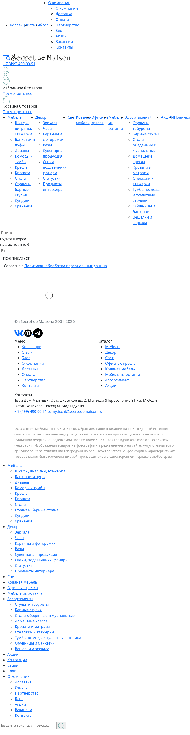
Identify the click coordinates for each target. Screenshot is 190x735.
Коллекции (31, 346)
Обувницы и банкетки (35, 643)
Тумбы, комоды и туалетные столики (146, 195)
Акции (61, 36)
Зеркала (50, 122)
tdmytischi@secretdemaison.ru (75, 411)
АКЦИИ (167, 117)
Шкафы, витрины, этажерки (23, 128)
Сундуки (22, 200)
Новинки (182, 117)
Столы (20, 178)
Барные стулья (146, 133)
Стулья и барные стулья (23, 189)
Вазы (47, 145)
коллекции (19, 25)
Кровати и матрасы (32, 626)
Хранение (23, 206)
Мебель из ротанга (122, 374)
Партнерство (67, 25)
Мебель (14, 117)
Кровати (22, 172)
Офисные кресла (120, 363)
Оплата (62, 19)
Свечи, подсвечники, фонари (55, 167)
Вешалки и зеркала (32, 648)
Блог (60, 30)
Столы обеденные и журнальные (144, 145)
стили (34, 25)
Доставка (64, 13)
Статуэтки (52, 178)
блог (44, 25)
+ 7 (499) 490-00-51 (19, 63)
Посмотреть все (17, 93)
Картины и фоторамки (35, 543)
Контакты (64, 47)
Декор (41, 117)
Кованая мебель (120, 368)
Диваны (22, 150)
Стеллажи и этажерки (34, 632)
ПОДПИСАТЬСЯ (16, 258)
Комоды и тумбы (30, 487)
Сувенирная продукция (36, 554)
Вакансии (64, 41)
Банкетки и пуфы (30, 476)
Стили (27, 352)
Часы (47, 128)
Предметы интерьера (34, 571)
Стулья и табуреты (32, 604)
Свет (109, 357)
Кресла (21, 167)
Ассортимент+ (138, 117)
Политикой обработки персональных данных (65, 265)
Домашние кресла (31, 621)
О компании (59, 2)
